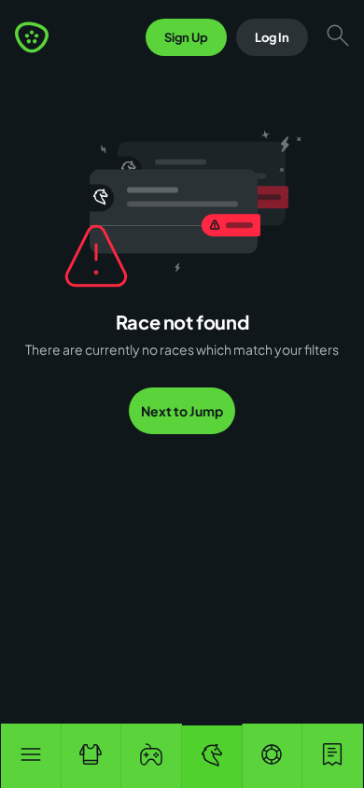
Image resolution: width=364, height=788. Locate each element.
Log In (272, 37)
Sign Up (186, 37)
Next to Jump (182, 410)
